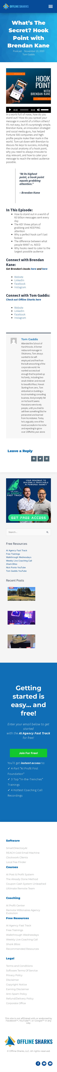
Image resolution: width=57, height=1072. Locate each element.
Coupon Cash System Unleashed (26, 883)
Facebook (19, 283)
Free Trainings (13, 554)
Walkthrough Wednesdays (18, 557)
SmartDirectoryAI (16, 848)
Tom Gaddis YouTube (16, 571)
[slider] (45, 109)
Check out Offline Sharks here (23, 299)
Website (18, 277)
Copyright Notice (16, 984)
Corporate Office (16, 1003)
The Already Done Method (22, 879)
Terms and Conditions (19, 965)
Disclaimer (12, 979)
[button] (50, 6)
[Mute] (38, 109)
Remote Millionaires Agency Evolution (23, 912)
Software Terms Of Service (22, 970)
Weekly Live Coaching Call (19, 560)
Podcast (17, 51)
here (33, 268)
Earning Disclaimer (17, 989)
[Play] (10, 109)
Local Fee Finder (16, 862)
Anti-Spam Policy (16, 993)
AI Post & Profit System (20, 874)
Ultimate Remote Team (20, 888)
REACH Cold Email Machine (23, 852)
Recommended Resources (22, 948)
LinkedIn (19, 280)
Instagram (20, 287)
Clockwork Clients (17, 857)
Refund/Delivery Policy (20, 998)
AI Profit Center (15, 905)
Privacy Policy (14, 975)
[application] (28, 110)
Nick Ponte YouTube (16, 567)
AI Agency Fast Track (16, 550)
